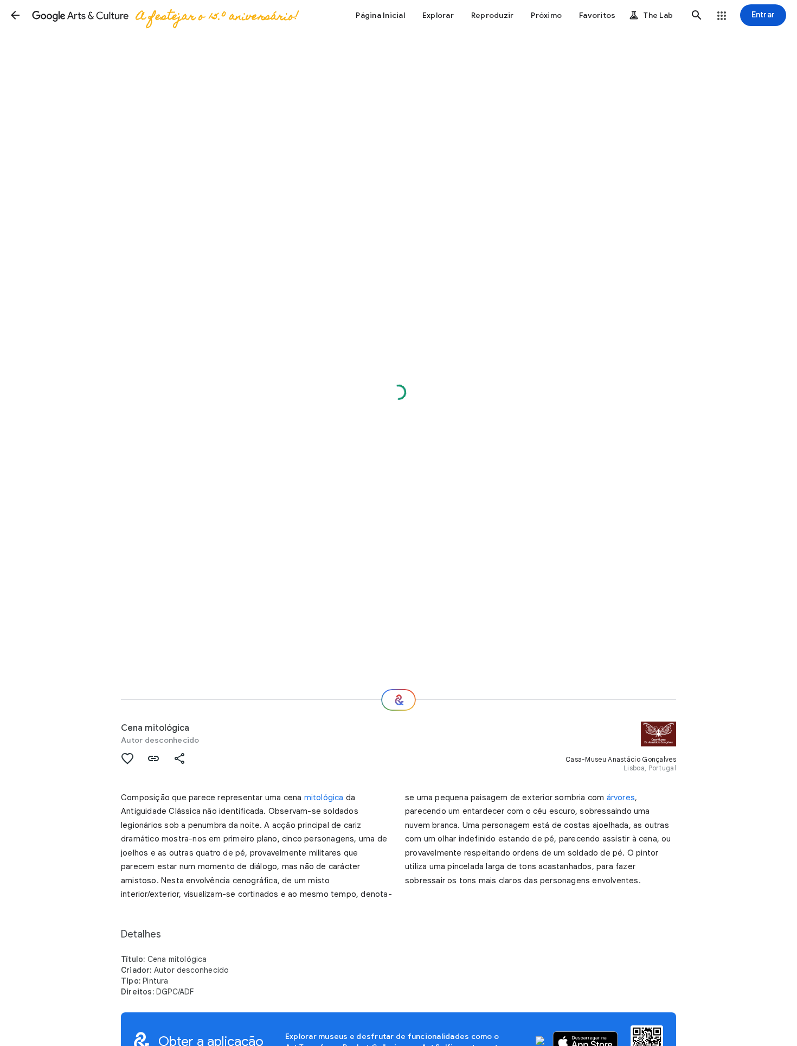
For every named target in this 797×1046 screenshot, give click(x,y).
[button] (15, 15)
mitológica (324, 797)
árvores (621, 797)
